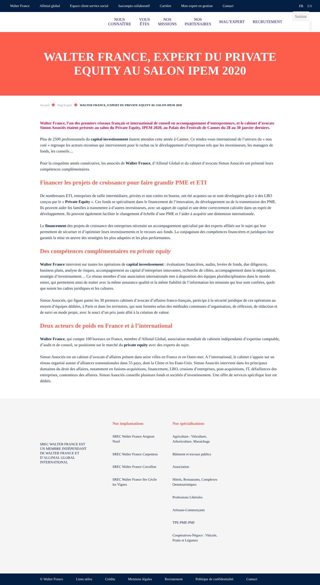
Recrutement (174, 579)
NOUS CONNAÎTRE (119, 22)
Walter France (20, 6)
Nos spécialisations (188, 424)
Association (180, 467)
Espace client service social (89, 6)
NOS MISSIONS (167, 22)
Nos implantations (128, 424)
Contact (228, 6)
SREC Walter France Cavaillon (134, 467)
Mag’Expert (64, 105)
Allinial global (50, 6)
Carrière (165, 6)
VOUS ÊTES (144, 22)
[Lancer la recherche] (310, 26)
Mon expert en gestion (197, 6)
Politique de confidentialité (215, 579)
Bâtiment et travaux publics (191, 454)
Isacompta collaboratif (134, 6)
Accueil (44, 105)
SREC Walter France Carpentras (135, 454)
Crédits (110, 579)
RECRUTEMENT (267, 22)
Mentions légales (140, 579)
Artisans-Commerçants (189, 510)
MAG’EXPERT (232, 22)
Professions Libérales (188, 497)
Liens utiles (84, 579)
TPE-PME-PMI (183, 523)
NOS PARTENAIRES (198, 22)
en (309, 6)
